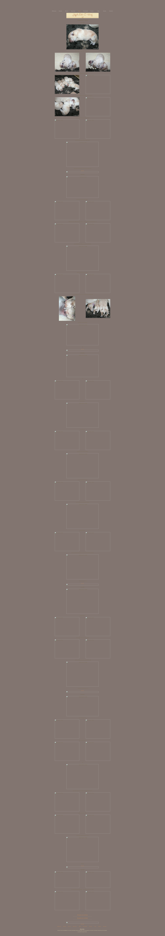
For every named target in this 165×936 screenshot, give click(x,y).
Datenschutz (82, 929)
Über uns (69, 926)
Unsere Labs (74, 926)
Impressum (104, 926)
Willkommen (59, 926)
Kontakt (99, 926)
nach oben (82, 170)
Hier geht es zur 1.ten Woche (82, 914)
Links (95, 926)
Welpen (80, 926)
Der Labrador (85, 926)
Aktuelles (64, 926)
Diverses (90, 926)
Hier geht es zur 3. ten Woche (82, 918)
